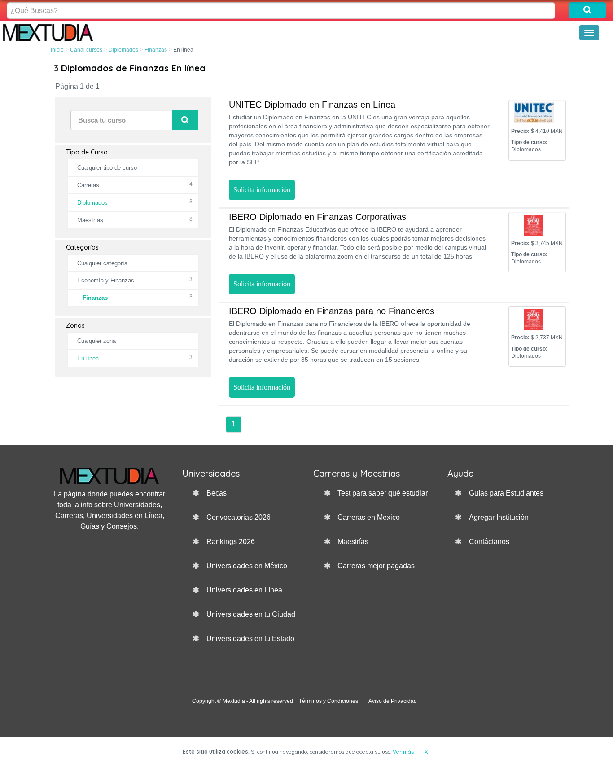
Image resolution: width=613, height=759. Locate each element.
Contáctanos (489, 541)
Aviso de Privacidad (392, 701)
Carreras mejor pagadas (376, 566)
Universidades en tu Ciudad (250, 614)
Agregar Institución (499, 517)
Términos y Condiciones (328, 701)
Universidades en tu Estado (250, 638)
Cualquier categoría (102, 263)
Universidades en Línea (244, 590)
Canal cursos (86, 50)
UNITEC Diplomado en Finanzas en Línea (312, 105)
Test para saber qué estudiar (382, 493)
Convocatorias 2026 (238, 517)
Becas (216, 493)
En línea (88, 358)
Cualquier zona (96, 341)
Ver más (403, 751)
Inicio (57, 50)
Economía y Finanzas (105, 280)
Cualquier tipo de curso (107, 167)
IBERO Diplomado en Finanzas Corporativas (317, 217)
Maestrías (90, 220)
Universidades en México (246, 566)
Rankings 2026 (230, 541)
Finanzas (155, 50)
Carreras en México (368, 517)
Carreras (88, 185)
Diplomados (123, 50)
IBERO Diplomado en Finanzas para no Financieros (331, 311)
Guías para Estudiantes (506, 493)
